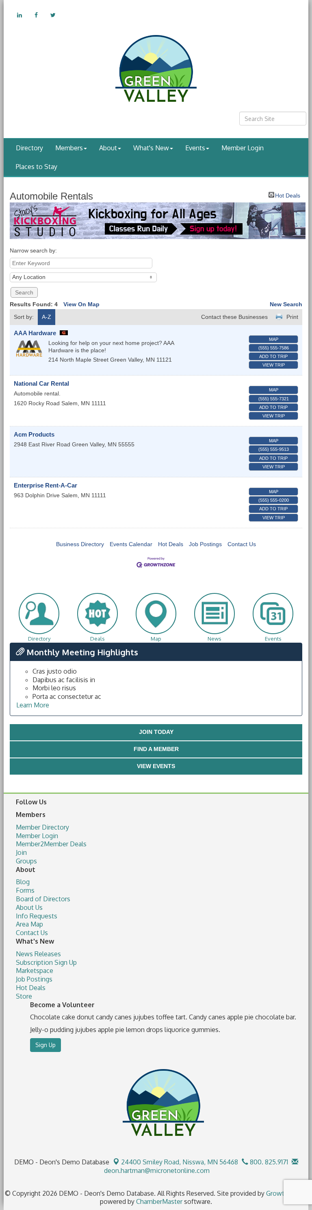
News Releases (38, 954)
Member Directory (42, 827)
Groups (26, 861)
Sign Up (45, 1044)
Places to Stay (36, 167)
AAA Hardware (36, 332)
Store (24, 996)
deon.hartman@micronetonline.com (156, 1170)
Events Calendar (131, 544)
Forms (25, 890)
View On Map (81, 304)
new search (286, 304)
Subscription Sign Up (46, 962)
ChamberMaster (159, 1201)
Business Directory (80, 544)
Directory (29, 148)
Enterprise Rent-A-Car (45, 485)
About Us (29, 907)
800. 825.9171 (268, 1162)
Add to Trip (273, 356)
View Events (156, 766)
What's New (151, 148)
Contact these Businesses (234, 317)
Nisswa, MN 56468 (179, 1162)
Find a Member (156, 749)
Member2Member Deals (51, 844)
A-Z (46, 317)
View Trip (273, 364)
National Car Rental (41, 383)
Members (69, 148)
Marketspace (34, 970)
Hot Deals (287, 195)
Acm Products (34, 434)
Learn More (32, 705)
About (108, 148)
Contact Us (242, 544)
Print (292, 317)
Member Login (242, 148)
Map (273, 339)
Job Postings (205, 544)
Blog (23, 882)
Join (21, 852)
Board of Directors (43, 899)
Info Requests (36, 916)
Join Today (156, 732)
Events (195, 148)
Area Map (29, 924)
